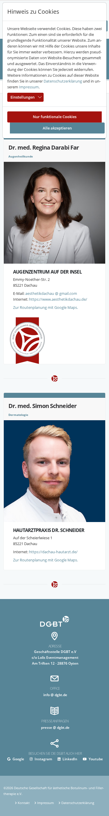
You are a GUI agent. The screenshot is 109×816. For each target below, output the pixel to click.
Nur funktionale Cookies (54, 116)
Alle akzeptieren (57, 128)
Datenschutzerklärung (63, 81)
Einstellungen (22, 97)
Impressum (29, 87)
